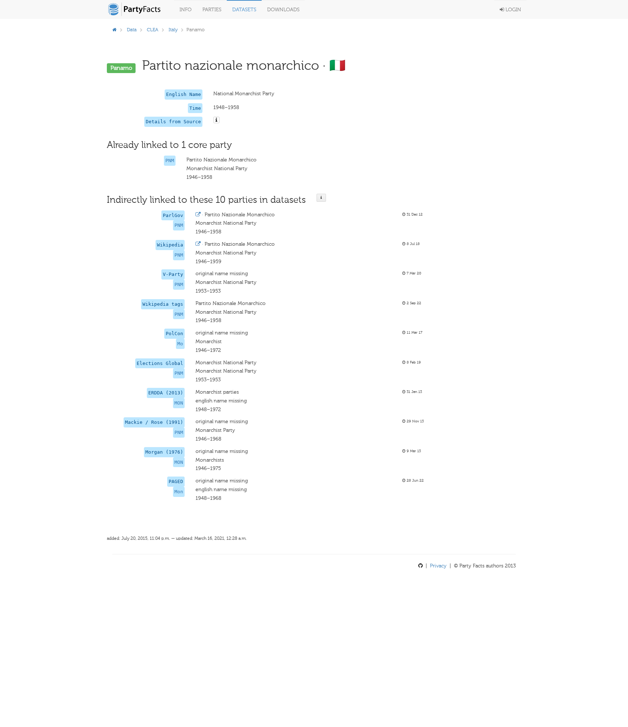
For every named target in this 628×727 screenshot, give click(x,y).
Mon (178, 491)
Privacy (438, 566)
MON (178, 403)
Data (132, 29)
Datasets (244, 10)
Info (186, 10)
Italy (173, 29)
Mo (180, 343)
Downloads (283, 10)
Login (512, 10)
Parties (211, 10)
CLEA (152, 29)
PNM (169, 160)
